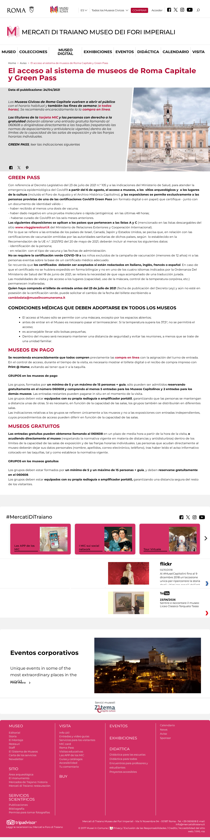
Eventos (124, 52)
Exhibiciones (98, 52)
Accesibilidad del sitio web (192, 830)
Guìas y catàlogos (70, 759)
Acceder (157, 10)
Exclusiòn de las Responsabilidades (145, 828)
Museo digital (65, 52)
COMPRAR (139, 10)
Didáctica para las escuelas (127, 754)
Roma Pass (66, 747)
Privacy (117, 828)
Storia (13, 736)
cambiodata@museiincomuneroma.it (36, 297)
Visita (198, 52)
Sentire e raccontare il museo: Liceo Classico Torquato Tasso (179, 604)
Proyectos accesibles (123, 771)
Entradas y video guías (74, 736)
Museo (9, 52)
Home (12, 63)
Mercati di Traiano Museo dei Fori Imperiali (98, 32)
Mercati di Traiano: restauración (29, 785)
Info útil (64, 732)
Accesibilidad (68, 762)
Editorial (14, 732)
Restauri (14, 744)
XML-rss (200, 831)
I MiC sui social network (89, 547)
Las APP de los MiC (71, 755)
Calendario (176, 52)
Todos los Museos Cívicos (108, 10)
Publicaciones (18, 804)
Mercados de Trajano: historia (28, 782)
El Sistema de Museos (23, 751)
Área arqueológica (21, 774)
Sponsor (165, 738)
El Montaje (16, 740)
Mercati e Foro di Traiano (48, 827)
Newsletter (16, 759)
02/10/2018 (180, 577)
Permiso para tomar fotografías (29, 812)
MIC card (65, 744)
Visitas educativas (71, 751)
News (163, 729)
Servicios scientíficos (22, 797)
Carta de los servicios (22, 755)
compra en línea (96, 109)
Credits (172, 828)
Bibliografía (16, 808)
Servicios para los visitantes (77, 740)
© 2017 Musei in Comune (93, 828)
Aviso (23, 63)
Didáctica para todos (123, 758)
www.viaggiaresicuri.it (32, 227)
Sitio (13, 769)
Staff (12, 747)
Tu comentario (69, 766)
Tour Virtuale (152, 549)
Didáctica (148, 52)
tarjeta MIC (48, 117)
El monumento (19, 778)
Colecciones (33, 52)
